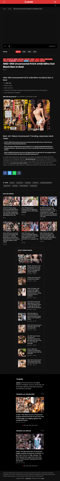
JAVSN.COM (28, 478)
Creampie (37, 59)
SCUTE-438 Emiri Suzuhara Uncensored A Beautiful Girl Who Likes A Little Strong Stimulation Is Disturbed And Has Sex (28, 143)
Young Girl (42, 61)
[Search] (55, 2)
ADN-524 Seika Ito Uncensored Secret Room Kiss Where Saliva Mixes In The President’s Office (34, 316)
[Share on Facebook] (5, 173)
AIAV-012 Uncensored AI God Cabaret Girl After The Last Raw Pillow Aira (34, 361)
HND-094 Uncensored (46, 182)
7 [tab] (32, 425)
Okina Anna (7, 185)
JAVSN (18, 383)
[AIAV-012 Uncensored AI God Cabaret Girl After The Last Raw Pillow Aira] (22, 363)
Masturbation (20, 61)
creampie (27, 182)
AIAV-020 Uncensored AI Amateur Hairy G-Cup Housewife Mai (34, 326)
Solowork (26, 61)
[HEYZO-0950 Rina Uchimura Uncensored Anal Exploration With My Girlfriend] (22, 352)
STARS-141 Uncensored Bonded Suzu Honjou (33, 278)
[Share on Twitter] (10, 173)
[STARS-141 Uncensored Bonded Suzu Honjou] (22, 281)
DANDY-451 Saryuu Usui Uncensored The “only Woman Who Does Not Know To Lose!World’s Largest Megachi (34, 269)
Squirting (32, 61)
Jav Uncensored (12, 61)
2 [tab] (24, 425)
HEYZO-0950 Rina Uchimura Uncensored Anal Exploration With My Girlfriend (34, 351)
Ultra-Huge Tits (23, 185)
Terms (42, 478)
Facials (42, 59)
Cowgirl (32, 59)
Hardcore (5, 61)
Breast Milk (27, 59)
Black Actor (21, 59)
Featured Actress (48, 59)
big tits (12, 182)
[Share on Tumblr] (19, 173)
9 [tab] (35, 425)
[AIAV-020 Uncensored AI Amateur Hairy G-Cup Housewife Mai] (22, 328)
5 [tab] (29, 425)
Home (4, 9)
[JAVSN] (30, 2)
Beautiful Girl (10, 59)
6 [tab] (30, 425)
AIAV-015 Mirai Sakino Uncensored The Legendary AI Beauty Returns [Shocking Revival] (30, 210)
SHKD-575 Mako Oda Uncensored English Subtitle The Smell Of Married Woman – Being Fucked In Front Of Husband (34, 292)
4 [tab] (27, 425)
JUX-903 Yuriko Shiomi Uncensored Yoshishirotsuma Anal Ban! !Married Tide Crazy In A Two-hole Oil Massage (34, 339)
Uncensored (33, 185)
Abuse (9, 9)
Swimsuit (37, 61)
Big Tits (15, 59)
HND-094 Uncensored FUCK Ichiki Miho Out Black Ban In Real (28, 78)
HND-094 (35, 182)
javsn (24, 261)
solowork (15, 185)
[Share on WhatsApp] (14, 173)
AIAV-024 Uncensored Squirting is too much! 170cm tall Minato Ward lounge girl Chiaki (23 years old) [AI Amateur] (34, 304)
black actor (19, 182)
